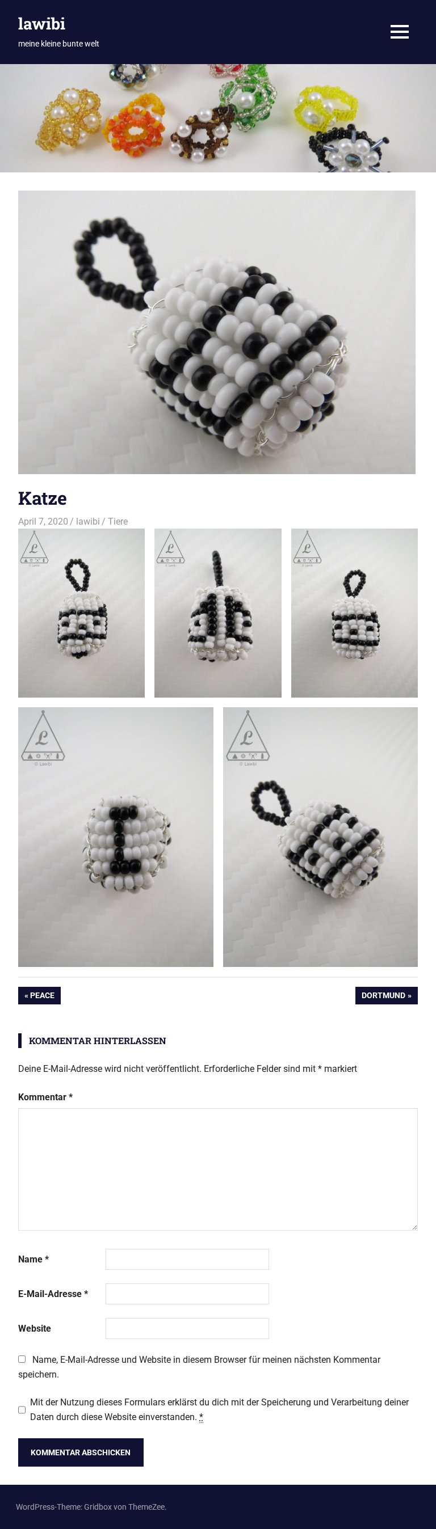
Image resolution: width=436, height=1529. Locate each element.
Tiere (118, 521)
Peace (45, 997)
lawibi (41, 23)
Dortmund (383, 997)
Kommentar (45, 1097)
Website (34, 1328)
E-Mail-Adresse (53, 1294)
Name (33, 1259)
